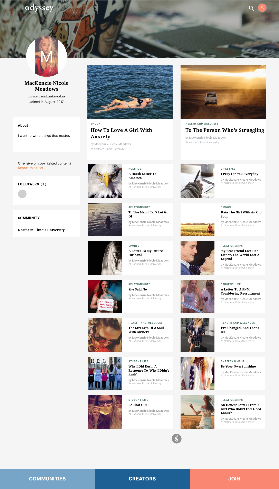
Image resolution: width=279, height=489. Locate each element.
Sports (133, 245)
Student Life (231, 284)
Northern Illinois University (41, 230)
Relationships (139, 207)
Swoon (96, 123)
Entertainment (233, 361)
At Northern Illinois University (107, 148)
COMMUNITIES (47, 479)
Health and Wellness (202, 123)
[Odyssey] (39, 7)
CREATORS (142, 479)
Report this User (30, 168)
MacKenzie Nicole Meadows (112, 144)
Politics (134, 168)
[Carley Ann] (22, 194)
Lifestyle (228, 168)
